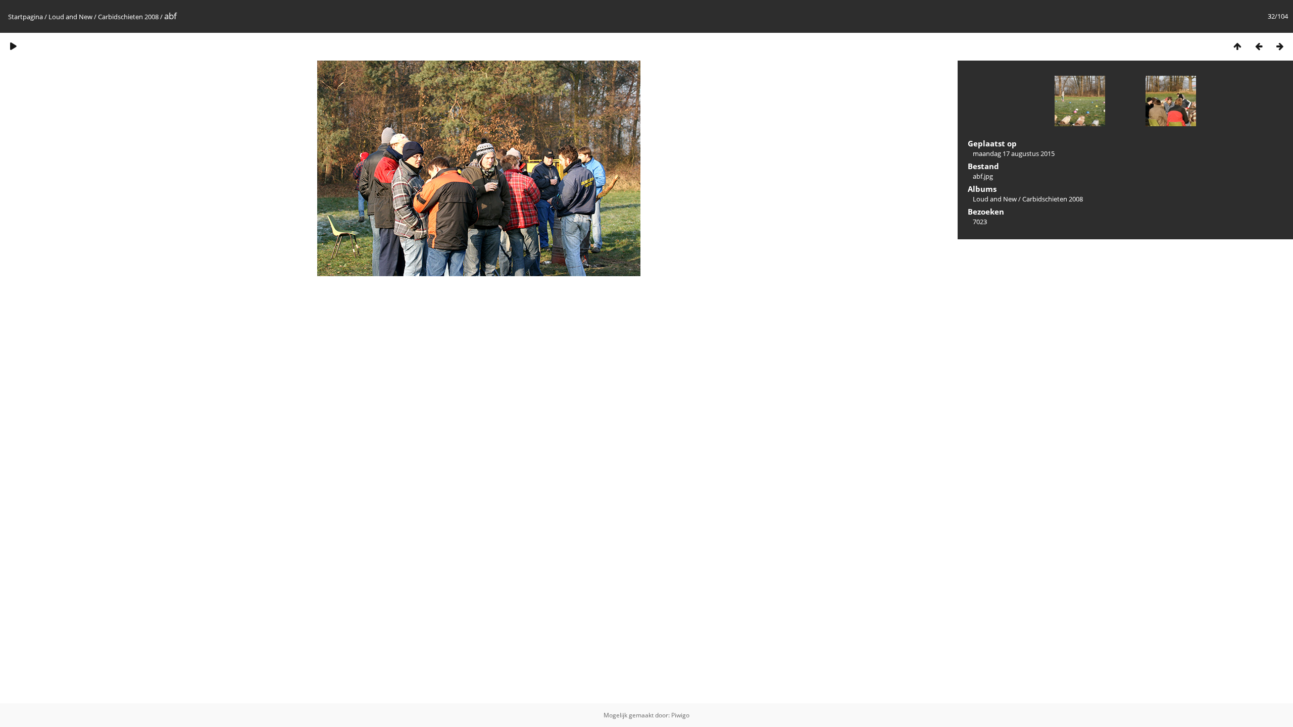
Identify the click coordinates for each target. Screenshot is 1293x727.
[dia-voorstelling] (13, 46)
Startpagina (25, 16)
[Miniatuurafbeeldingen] (1237, 46)
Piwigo (680, 715)
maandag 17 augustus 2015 (1014, 153)
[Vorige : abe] (1258, 46)
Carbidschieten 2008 (128, 16)
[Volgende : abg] (1279, 46)
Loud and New (70, 16)
